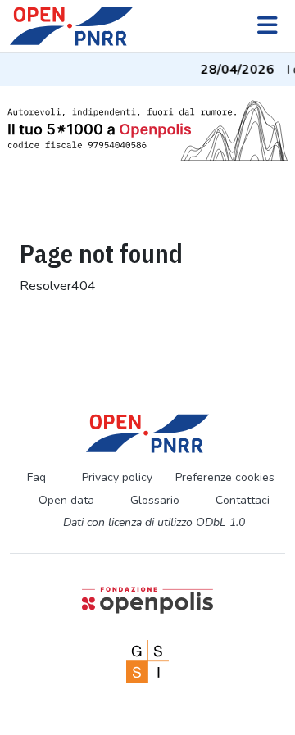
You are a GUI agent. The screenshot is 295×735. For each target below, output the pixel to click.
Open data (66, 500)
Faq (36, 477)
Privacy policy (117, 477)
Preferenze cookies (225, 477)
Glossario (154, 500)
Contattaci (243, 500)
